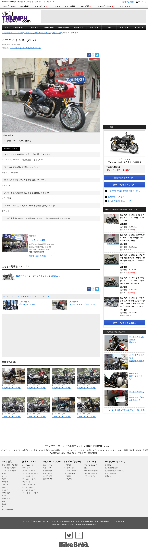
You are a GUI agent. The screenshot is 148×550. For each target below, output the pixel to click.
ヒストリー (124, 28)
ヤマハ (4, 476)
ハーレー (5, 484)
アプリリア (6, 493)
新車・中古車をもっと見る (124, 323)
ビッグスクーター (28, 476)
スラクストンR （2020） (36, 388)
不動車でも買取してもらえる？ (135, 376)
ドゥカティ (6, 490)
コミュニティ (123, 6)
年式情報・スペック (116, 197)
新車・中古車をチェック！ (124, 185)
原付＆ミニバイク (28, 470)
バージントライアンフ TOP (13, 296)
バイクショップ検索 (9, 470)
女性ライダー (47, 473)
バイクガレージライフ (71, 470)
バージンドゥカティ (29, 490)
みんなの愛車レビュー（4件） (120, 201)
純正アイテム (49, 28)
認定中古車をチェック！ (124, 178)
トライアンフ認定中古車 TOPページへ (124, 191)
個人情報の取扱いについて (114, 470)
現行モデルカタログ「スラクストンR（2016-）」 (38, 276)
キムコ (4, 504)
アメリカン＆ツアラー (30, 479)
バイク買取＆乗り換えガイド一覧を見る (128, 410)
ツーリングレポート (91, 470)
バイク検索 (24, 6)
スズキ (4, 479)
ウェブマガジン (39, 6)
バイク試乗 (68, 479)
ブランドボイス (89, 476)
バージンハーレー (28, 484)
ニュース (54, 6)
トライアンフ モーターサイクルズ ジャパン (25, 48)
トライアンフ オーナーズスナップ (37, 296)
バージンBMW (27, 487)
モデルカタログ (64, 28)
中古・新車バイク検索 (10, 465)
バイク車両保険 (69, 473)
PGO (3, 507)
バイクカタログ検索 (9, 468)
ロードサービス (69, 468)
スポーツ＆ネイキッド (30, 473)
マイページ (142, 2)
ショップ (34, 28)
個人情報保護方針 (111, 468)
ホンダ (4, 473)
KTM (3, 501)
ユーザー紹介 (47, 476)
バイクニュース (28, 465)
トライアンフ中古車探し (14, 28)
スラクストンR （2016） (11, 388)
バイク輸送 (68, 476)
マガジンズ (26, 468)
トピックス (139, 28)
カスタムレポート (90, 473)
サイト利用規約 (110, 473)
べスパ (4, 495)
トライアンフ (6, 498)
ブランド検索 (69, 6)
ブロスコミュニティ (91, 465)
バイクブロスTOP (9, 6)
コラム (109, 28)
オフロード (26, 482)
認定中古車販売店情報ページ (40, 256)
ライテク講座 (47, 470)
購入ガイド (94, 28)
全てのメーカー (7, 509)
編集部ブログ (47, 479)
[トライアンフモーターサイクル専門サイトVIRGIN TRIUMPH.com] (16, 16)
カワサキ (5, 482)
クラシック (56, 33)
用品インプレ (47, 468)
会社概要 (108, 465)
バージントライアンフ (30, 493)
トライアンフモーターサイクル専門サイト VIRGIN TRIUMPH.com (74, 446)
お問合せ (108, 476)
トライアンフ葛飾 (37, 240)
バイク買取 (85, 6)
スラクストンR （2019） (61, 417)
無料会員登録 (129, 2)
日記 (85, 468)
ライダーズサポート (104, 6)
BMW (4, 487)
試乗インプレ (79, 28)
